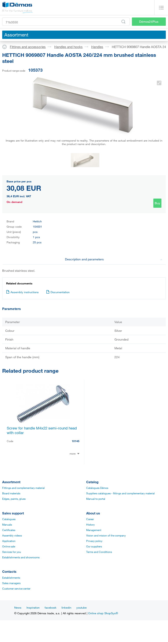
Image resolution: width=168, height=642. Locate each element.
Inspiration (33, 607)
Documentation (60, 292)
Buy (157, 203)
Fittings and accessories (28, 47)
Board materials (11, 493)
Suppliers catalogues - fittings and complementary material (120, 493)
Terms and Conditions (99, 552)
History (90, 524)
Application (9, 541)
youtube (81, 607)
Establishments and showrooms (21, 557)
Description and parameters (84, 259)
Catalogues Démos (97, 488)
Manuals (7, 524)
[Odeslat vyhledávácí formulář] (123, 22)
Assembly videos (12, 535)
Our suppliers (94, 546)
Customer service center (16, 588)
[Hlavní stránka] (6, 46)
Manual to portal (95, 498)
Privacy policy (94, 541)
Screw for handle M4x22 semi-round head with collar (42, 430)
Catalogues (9, 519)
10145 (75, 441)
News (17, 607)
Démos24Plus (148, 21)
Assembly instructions (24, 292)
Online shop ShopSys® (103, 613)
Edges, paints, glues (14, 498)
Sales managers (11, 583)
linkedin (66, 607)
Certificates (8, 530)
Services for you (11, 552)
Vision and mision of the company (106, 535)
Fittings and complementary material (23, 488)
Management (93, 530)
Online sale (8, 546)
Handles (97, 47)
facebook (50, 607)
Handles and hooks (68, 47)
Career (90, 519)
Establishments (11, 577)
